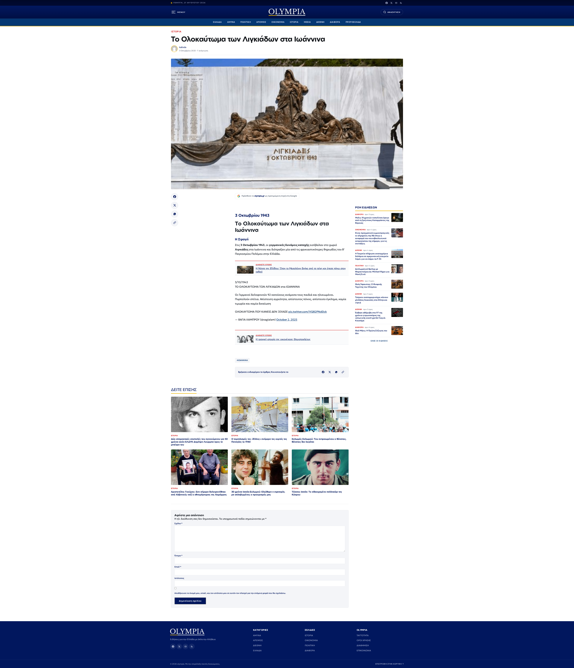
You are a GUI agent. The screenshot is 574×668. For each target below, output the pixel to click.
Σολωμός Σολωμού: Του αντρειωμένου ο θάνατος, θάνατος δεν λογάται (319, 440)
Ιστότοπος (179, 578)
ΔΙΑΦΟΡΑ (335, 22)
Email (177, 567)
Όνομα (178, 555)
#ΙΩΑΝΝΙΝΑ (242, 360)
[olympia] (287, 12)
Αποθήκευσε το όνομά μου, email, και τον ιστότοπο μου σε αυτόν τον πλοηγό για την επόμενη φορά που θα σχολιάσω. (230, 593)
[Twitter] (391, 3)
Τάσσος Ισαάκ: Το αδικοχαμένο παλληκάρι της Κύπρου (317, 493)
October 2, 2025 (286, 319)
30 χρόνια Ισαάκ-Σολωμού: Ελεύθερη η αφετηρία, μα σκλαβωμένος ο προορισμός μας (258, 493)
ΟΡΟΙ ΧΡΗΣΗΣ (364, 640)
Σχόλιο (178, 523)
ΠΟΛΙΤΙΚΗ (245, 22)
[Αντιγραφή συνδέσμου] (174, 222)
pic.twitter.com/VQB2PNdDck (307, 311)
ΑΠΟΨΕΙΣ (261, 22)
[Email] (396, 3)
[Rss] (401, 3)
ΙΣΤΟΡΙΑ (294, 22)
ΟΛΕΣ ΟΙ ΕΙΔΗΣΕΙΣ (379, 341)
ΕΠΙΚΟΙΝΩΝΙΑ (364, 650)
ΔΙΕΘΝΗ (320, 22)
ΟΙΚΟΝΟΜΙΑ (277, 22)
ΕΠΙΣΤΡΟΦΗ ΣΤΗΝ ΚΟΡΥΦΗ (389, 664)
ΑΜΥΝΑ (231, 22)
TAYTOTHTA (363, 635)
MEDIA (307, 22)
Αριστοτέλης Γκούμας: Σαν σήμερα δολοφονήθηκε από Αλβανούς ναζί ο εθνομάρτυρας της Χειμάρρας (199, 493)
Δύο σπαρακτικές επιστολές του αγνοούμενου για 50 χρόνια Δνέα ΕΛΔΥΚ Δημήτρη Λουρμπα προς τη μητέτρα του (199, 442)
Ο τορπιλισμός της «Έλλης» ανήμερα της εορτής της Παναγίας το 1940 (259, 440)
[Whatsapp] (174, 214)
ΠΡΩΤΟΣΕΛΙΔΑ (353, 22)
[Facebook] (386, 3)
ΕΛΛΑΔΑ (217, 22)
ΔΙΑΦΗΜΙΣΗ (363, 645)
